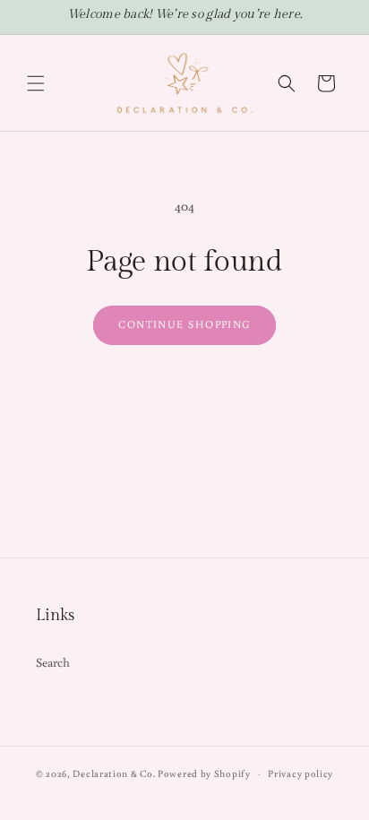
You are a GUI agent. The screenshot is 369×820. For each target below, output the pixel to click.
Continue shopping (184, 324)
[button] (36, 83)
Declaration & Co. (114, 773)
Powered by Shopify (204, 773)
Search (53, 662)
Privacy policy (300, 773)
